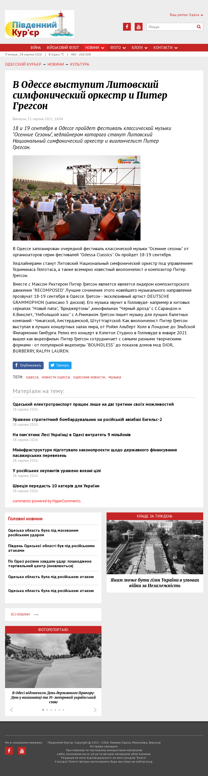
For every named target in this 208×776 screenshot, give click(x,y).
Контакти (163, 47)
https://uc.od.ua (39, 27)
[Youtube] (139, 27)
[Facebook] (127, 27)
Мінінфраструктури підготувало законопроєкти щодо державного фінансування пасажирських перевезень (95, 452)
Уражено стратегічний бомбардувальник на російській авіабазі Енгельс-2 (87, 419)
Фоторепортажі (53, 629)
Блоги (137, 47)
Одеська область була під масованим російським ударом (43, 532)
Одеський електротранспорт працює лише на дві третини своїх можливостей (93, 404)
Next (95, 709)
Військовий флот (63, 47)
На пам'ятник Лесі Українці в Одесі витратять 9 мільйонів (72, 434)
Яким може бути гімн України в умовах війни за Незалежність (155, 582)
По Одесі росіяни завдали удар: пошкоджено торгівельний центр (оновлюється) (50, 563)
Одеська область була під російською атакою (51, 576)
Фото (115, 47)
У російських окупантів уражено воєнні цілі (57, 470)
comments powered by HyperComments (47, 500)
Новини (92, 47)
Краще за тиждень (154, 516)
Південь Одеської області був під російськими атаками (51, 548)
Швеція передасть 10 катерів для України (56, 486)
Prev (11, 709)
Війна (36, 47)
